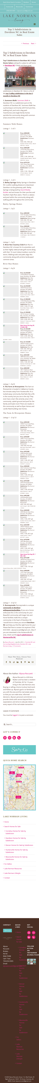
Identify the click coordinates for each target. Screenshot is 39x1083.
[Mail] (9, 737)
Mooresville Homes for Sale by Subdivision (20, 1026)
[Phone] (19, 737)
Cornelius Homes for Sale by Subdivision (20, 953)
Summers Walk (22, 100)
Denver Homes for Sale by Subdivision (19, 845)
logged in (15, 715)
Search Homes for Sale (12, 826)
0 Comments (17, 646)
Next (32, 43)
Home (6, 822)
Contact (7, 878)
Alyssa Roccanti (9, 642)
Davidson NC (24, 644)
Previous (26, 43)
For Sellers (8, 864)
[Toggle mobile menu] (35, 24)
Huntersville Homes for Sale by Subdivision (20, 1008)
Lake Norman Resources (13, 869)
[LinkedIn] (14, 737)
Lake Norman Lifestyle (12, 873)
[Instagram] (5, 737)
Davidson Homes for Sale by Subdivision (20, 972)
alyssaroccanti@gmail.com (25, 11)
